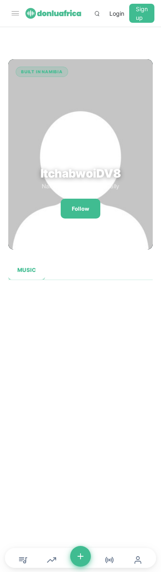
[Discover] (23, 560)
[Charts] (52, 560)
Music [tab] (26, 270)
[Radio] (109, 560)
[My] (138, 560)
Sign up (142, 13)
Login (116, 13)
